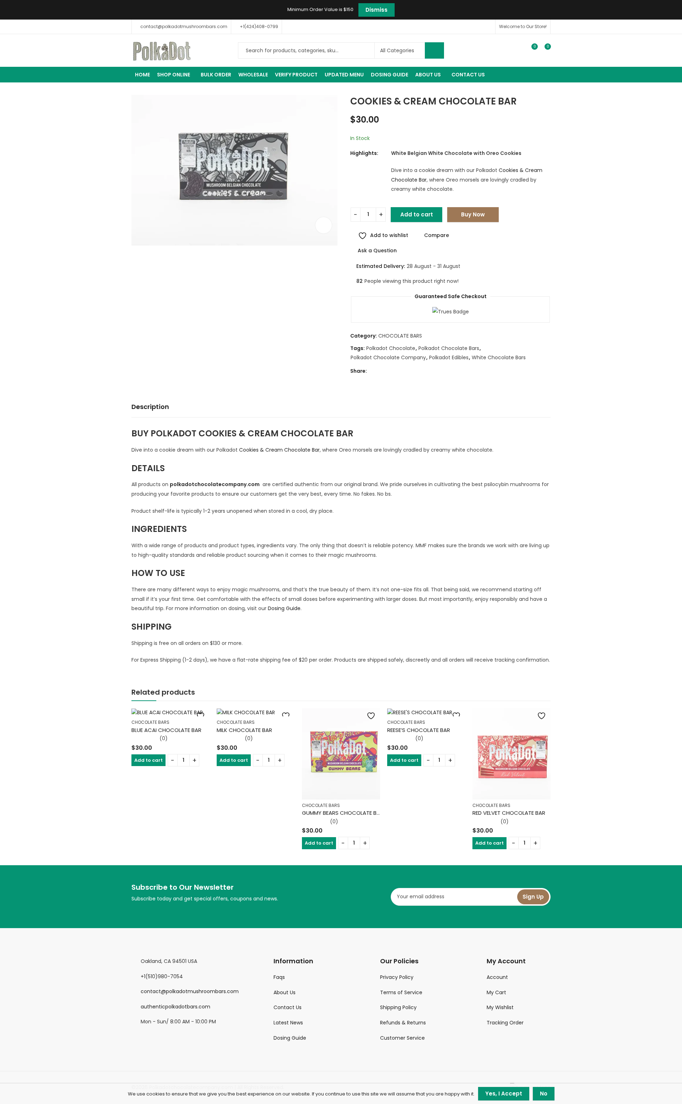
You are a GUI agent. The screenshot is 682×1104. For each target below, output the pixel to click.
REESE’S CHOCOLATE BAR (418, 730)
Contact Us (288, 1007)
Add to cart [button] (148, 760)
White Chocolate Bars (499, 357)
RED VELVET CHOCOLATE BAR (508, 813)
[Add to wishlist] (199, 715)
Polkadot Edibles (449, 357)
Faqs (279, 977)
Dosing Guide (284, 608)
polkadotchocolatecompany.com (215, 484)
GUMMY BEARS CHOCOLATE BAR (342, 813)
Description (150, 406)
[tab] (150, 407)
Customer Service (402, 1037)
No (543, 1093)
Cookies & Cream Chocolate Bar (279, 449)
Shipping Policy (398, 1007)
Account (497, 977)
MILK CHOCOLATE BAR (244, 730)
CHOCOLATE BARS (400, 335)
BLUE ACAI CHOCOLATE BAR (166, 730)
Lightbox (323, 225)
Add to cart (416, 214)
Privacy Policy (396, 977)
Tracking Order (505, 1022)
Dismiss (377, 10)
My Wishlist (500, 1007)
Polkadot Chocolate (390, 348)
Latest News (288, 1022)
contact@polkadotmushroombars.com (190, 991)
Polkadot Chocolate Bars (448, 348)
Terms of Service (401, 992)
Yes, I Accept (503, 1093)
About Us (285, 992)
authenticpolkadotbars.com (175, 1006)
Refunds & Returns (403, 1022)
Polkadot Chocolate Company (388, 357)
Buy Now (473, 214)
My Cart (496, 992)
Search (434, 50)
